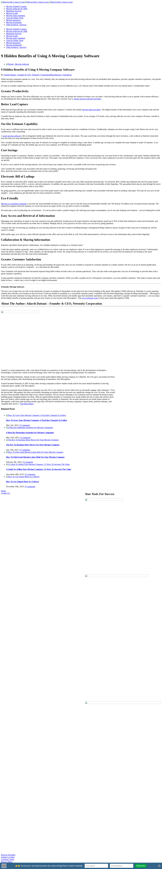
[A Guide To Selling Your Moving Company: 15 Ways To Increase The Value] (38, 464)
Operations (67, 75)
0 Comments (25, 425)
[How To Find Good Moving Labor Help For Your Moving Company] (34, 452)
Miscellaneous (56, 75)
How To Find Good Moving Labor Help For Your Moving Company (35, 457)
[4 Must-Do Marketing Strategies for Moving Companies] (29, 427)
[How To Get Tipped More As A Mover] (22, 477)
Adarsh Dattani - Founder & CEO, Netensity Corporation (27, 75)
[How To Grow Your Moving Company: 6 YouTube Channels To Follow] (36, 415)
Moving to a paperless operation (14, 204)
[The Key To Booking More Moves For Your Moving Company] (32, 440)
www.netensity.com (90, 298)
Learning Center (7, 859)
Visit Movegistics (27, 404)
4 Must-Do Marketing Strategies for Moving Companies (30, 433)
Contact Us (5, 493)
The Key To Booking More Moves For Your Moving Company (33, 445)
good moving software (12, 136)
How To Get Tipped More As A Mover (22, 482)
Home (3, 491)
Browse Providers (8, 855)
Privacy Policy (7, 862)
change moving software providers (87, 99)
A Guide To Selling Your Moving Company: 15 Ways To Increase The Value (38, 469)
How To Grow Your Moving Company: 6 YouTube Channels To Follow (36, 420)
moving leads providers (91, 110)
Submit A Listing (8, 857)
